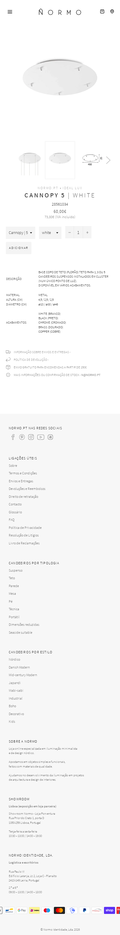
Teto (12, 578)
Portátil (14, 617)
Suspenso (15, 570)
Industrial (15, 698)
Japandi (15, 683)
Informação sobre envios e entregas (41, 352)
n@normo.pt (90, 375)
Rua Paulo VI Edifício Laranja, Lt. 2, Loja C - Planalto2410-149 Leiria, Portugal (33, 875)
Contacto (15, 504)
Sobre (13, 465)
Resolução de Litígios (24, 535)
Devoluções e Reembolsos (27, 488)
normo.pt (48, 188)
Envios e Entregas (21, 481)
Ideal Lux (72, 188)
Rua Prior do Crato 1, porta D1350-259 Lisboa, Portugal (26, 820)
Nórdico (14, 659)
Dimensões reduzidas (24, 624)
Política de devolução (30, 360)
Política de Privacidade (25, 527)
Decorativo (16, 714)
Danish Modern (19, 667)
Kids (12, 721)
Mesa (12, 593)
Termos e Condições (23, 473)
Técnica (14, 609)
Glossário (15, 512)
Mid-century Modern (23, 675)
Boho (12, 706)
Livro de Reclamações (24, 543)
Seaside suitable (20, 632)
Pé (11, 601)
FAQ (12, 519)
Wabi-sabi (16, 690)
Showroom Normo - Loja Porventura (32, 813)
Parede (14, 586)
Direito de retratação (23, 496)
